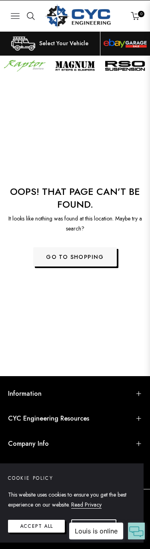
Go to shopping (75, 257)
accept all (36, 526)
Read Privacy (86, 505)
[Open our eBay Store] (125, 43)
